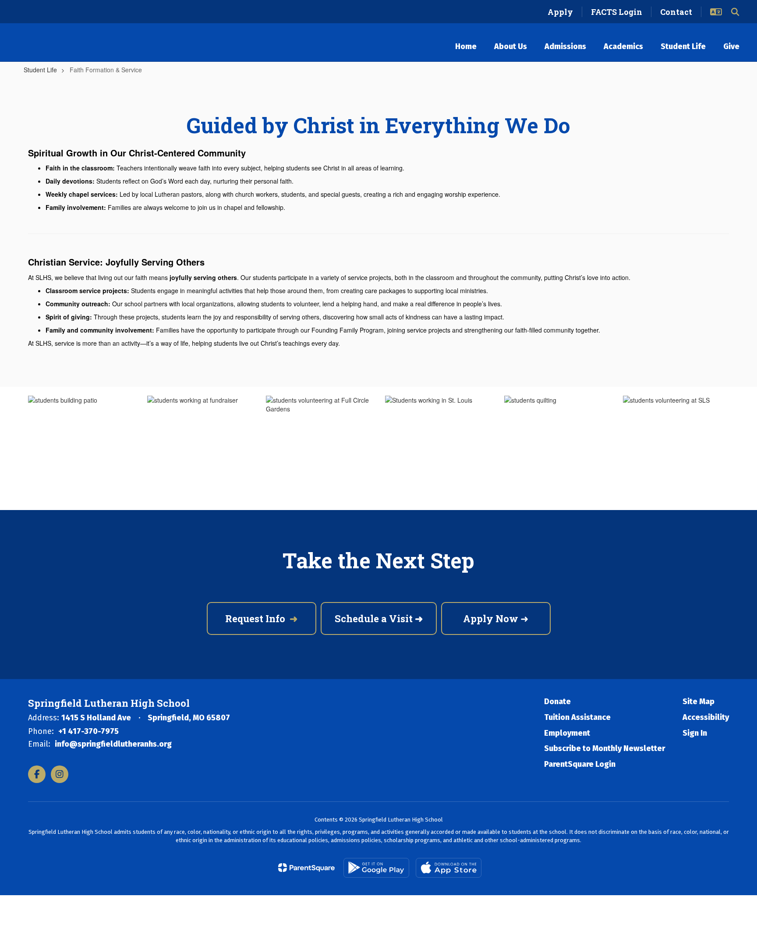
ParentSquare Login (580, 764)
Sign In (695, 733)
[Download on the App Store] (448, 868)
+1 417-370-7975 (88, 731)
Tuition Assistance (577, 717)
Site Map (699, 701)
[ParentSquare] (306, 867)
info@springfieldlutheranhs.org (113, 744)
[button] (716, 11)
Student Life (40, 69)
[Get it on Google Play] (376, 868)
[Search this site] (735, 11)
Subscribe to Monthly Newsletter (604, 748)
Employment (567, 733)
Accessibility (706, 717)
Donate (557, 701)
